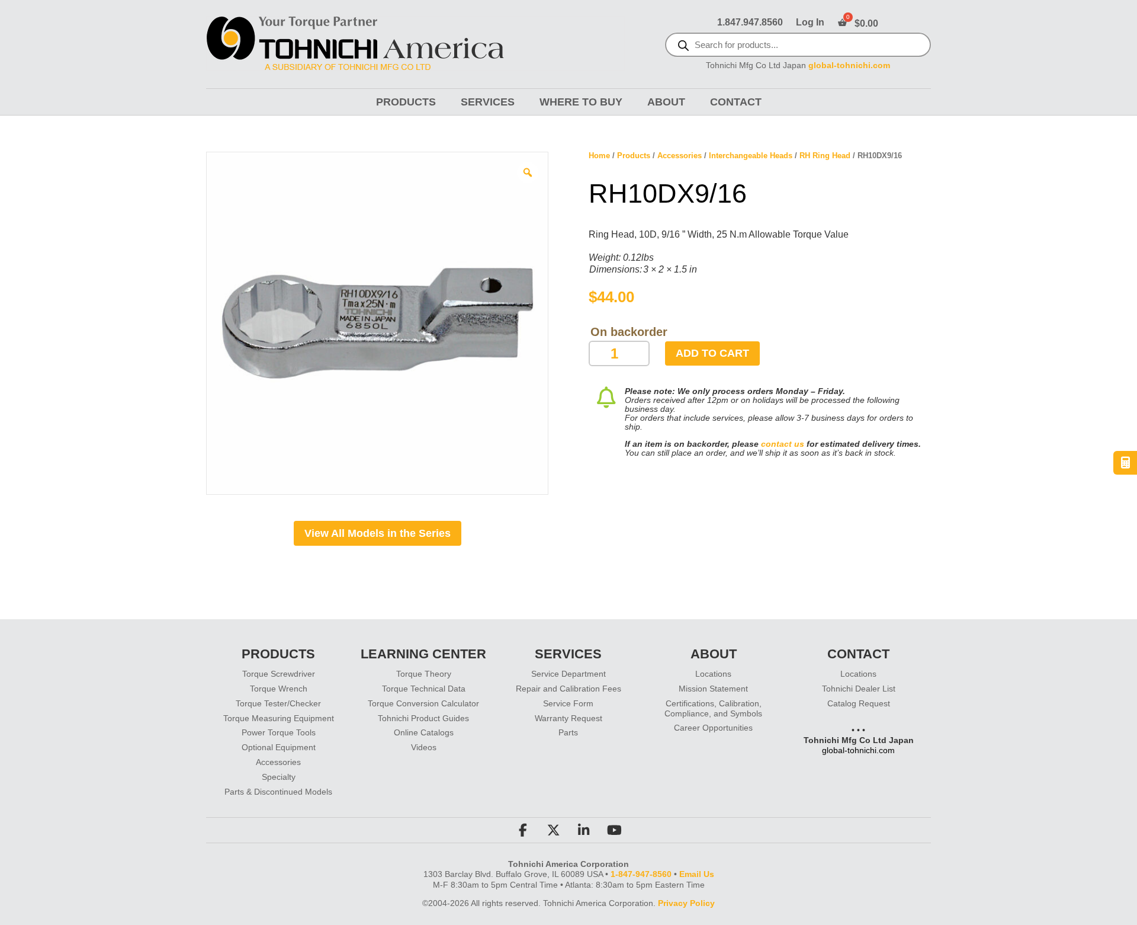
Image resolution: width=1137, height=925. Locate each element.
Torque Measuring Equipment (278, 718)
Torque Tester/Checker (278, 703)
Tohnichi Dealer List (858, 688)
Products (406, 102)
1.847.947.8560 (750, 22)
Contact (736, 102)
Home (599, 155)
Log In (810, 22)
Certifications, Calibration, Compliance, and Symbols (713, 708)
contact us (782, 444)
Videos (423, 747)
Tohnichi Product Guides (423, 718)
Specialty (279, 777)
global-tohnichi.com (849, 65)
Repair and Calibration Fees (568, 688)
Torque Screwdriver (278, 673)
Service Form (568, 703)
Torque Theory (423, 673)
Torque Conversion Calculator (423, 703)
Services (488, 102)
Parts (568, 732)
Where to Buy (580, 102)
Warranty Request (568, 718)
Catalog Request (858, 703)
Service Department (568, 673)
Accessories (679, 155)
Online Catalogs (424, 732)
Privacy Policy (686, 903)
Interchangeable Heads (750, 155)
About (666, 102)
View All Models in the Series (377, 533)
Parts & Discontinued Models (278, 791)
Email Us (696, 874)
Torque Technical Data (423, 688)
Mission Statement (713, 688)
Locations (713, 673)
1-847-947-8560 (641, 874)
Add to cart (712, 353)
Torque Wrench (278, 688)
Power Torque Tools (279, 732)
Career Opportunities (713, 727)
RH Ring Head (824, 155)
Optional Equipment (279, 747)
